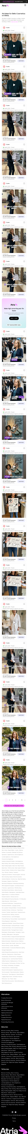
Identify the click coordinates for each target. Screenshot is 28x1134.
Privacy (14, 1118)
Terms (14, 1121)
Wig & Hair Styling (13, 1062)
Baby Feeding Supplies (7, 1048)
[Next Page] (25, 800)
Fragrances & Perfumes (18, 1056)
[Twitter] (15, 1112)
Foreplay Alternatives (6, 998)
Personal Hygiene (5, 1058)
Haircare (3, 1056)
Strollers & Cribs (5, 1054)
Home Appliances (16, 1040)
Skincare (24, 1054)
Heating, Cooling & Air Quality (8, 1044)
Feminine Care (5, 1062)
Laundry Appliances (6, 1040)
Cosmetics (9, 1056)
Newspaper (21, 1062)
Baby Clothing (4, 1046)
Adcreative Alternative (7, 1010)
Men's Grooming (20, 1058)
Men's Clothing (15, 1030)
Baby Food (16, 1048)
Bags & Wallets (20, 1032)
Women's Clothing (5, 1030)
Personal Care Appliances (7, 1042)
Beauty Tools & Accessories (8, 1060)
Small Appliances (21, 1044)
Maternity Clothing (21, 1046)
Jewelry (3, 1034)
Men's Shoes (13, 1032)
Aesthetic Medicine (21, 1060)
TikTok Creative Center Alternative (7, 1007)
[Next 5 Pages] (18, 800)
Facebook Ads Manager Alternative (7, 1003)
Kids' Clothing (12, 1046)
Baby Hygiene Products (7, 1052)
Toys (20, 1054)
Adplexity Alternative (6, 1012)
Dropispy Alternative (6, 1017)
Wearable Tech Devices (7, 1036)
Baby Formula (22, 1048)
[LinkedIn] (12, 1112)
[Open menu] (25, 5)
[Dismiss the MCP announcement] (26, 1)
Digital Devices (5, 1038)
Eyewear (13, 1034)
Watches (8, 1034)
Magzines (3, 1064)
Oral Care (13, 1058)
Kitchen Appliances (14, 1038)
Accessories (19, 1034)
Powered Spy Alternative (7, 1022)
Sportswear (17, 1036)
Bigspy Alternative (6, 1015)
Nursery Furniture (18, 1052)
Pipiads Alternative (6, 1019)
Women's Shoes (5, 1032)
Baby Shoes (4, 1050)
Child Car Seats (12, 1050)
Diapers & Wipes (14, 1054)
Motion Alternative (6, 1000)
